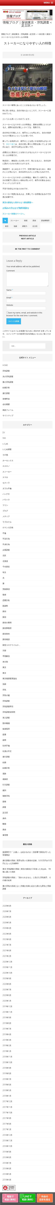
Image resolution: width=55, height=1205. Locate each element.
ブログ (5, 510)
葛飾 (4, 773)
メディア (6, 516)
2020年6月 (7, 995)
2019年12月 (7, 1006)
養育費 (5, 835)
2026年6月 (7, 917)
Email (8, 297)
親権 (4, 801)
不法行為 (6, 538)
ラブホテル (7, 522)
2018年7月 (7, 1079)
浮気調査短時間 (9, 712)
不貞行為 (6, 544)
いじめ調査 (7, 449)
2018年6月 (7, 1084)
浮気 (4, 689)
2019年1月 (7, 1051)
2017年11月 (7, 1107)
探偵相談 (6, 639)
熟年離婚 (6, 723)
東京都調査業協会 (10, 678)
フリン (5, 505)
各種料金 (6, 399)
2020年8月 (7, 984)
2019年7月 (7, 1028)
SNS (4, 438)
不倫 (4, 533)
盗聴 (4, 740)
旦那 (4, 650)
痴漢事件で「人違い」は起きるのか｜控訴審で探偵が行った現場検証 (27, 853)
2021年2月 (7, 956)
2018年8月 (7, 1073)
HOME (5, 365)
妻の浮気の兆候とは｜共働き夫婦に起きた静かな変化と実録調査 (27, 887)
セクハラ (6, 483)
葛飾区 (5, 779)
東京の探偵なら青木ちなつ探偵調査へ (18, 202)
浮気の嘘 (6, 695)
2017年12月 (7, 1101)
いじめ (5, 443)
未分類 (5, 661)
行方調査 (6, 784)
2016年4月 (7, 1179)
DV (4, 432)
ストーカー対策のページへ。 (14, 213)
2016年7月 (7, 1163)
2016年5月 (7, 1174)
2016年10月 (7, 1146)
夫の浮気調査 (8, 376)
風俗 (4, 829)
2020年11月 (7, 967)
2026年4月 (7, 928)
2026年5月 (7, 922)
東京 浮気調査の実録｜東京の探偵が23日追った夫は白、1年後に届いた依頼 (27, 870)
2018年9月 (7, 1068)
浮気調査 (6, 371)
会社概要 (6, 404)
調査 (4, 807)
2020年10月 (7, 973)
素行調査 (6, 393)
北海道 (5, 561)
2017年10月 (7, 1112)
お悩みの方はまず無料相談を (16, 208)
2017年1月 (7, 1129)
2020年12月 (7, 961)
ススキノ (6, 466)
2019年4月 (7, 1034)
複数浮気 (6, 796)
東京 (6, 226)
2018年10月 (7, 1062)
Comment (10, 270)
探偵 (34, 220)
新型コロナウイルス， (11, 645)
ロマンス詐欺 (8, 527)
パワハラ (6, 499)
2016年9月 (7, 1151)
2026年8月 (7, 906)
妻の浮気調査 (8, 382)
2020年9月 (7, 978)
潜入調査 (6, 717)
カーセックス (8, 460)
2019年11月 (7, 1012)
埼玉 (4, 572)
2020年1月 (7, 1000)
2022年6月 (7, 939)
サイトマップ (8, 415)
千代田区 (6, 566)
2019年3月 (7, 1040)
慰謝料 (5, 606)
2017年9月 (7, 1118)
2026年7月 (7, 911)
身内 (4, 818)
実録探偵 (6, 589)
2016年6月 (7, 1168)
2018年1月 (7, 1096)
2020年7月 (7, 989)
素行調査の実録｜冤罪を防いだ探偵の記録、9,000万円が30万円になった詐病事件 (27, 861)
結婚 (4, 762)
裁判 (4, 790)
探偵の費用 (7, 622)
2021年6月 (7, 950)
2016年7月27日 (28, 55)
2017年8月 (7, 1124)
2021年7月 (7, 945)
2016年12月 (7, 1135)
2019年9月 (7, 1017)
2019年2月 (7, 1045)
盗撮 (4, 734)
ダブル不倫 (7, 488)
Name (9, 290)
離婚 (4, 824)
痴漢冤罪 (6, 729)
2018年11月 (7, 1056)
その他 (5, 455)
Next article (27, 238)
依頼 (25, 220)
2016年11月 (7, 1140)
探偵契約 (6, 634)
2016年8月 (7, 1157)
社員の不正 (7, 751)
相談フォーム (8, 410)
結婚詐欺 (6, 387)
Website (9, 305)
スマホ (5, 477)
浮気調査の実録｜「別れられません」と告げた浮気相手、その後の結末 (27, 878)
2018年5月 (7, 1090)
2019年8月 (7, 1023)
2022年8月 (7, 933)
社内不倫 (6, 745)
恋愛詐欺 (6, 600)
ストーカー (10, 144)
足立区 (34, 226)
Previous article (27, 235)
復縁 (4, 594)
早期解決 (6, 656)
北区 (4, 555)
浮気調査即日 (8, 706)
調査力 (24, 226)
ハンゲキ (6, 494)
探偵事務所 (45, 220)
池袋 (15, 226)
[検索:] (27, 346)
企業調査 (6, 550)
